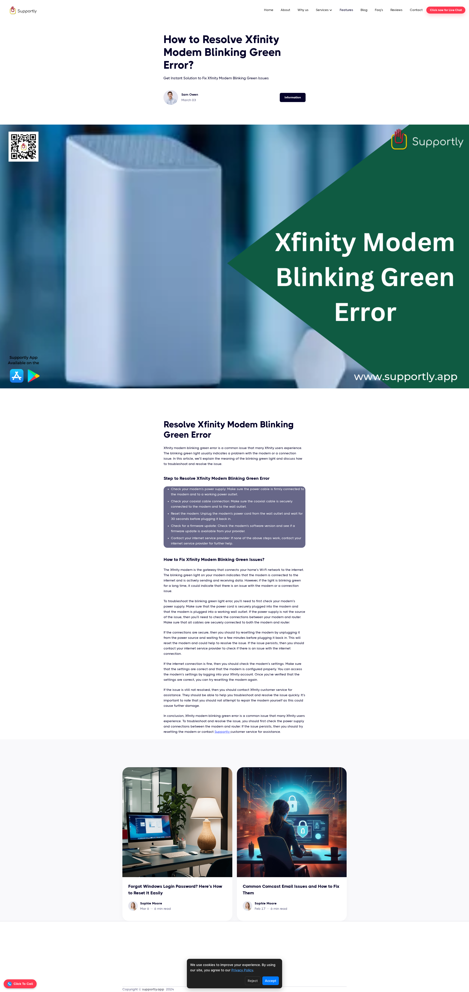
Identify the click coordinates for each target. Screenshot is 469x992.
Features (346, 10)
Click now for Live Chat (446, 10)
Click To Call (23, 984)
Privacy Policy (281, 955)
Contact (416, 10)
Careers (240, 939)
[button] (324, 10)
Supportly (222, 732)
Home (268, 10)
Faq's (379, 10)
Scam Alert (279, 947)
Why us (303, 10)
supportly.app (153, 989)
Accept (270, 981)
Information (293, 97)
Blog (364, 10)
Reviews (396, 10)
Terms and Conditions (288, 939)
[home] (19, 10)
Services (222, 955)
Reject (253, 981)
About (285, 10)
